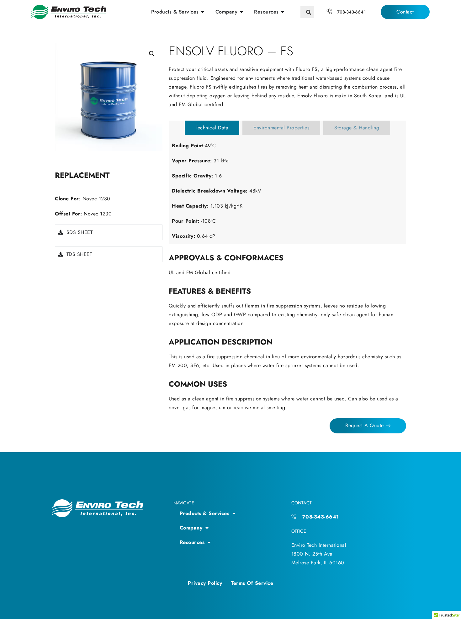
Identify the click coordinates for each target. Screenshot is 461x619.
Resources (192, 542)
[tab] (212, 128)
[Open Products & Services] (202, 12)
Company (191, 527)
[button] (151, 53)
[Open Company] (241, 12)
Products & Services (205, 513)
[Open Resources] (282, 12)
